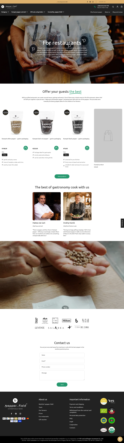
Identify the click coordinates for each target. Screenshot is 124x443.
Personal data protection (77, 415)
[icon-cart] (122, 7)
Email (44, 361)
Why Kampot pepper (96, 12)
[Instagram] (93, 2)
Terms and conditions (76, 407)
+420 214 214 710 (103, 5)
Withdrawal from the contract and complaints (80, 411)
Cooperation (74, 424)
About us (107, 12)
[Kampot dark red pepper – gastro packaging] (47, 123)
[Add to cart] (26, 148)
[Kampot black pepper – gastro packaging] (77, 123)
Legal (71, 421)
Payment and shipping (77, 404)
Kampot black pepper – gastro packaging (76, 138)
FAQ (71, 418)
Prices (41, 413)
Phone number (46, 367)
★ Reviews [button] (122, 223)
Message (44, 373)
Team (40, 407)
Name (43, 355)
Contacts (72, 428)
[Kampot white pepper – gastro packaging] (16, 123)
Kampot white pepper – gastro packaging (15, 138)
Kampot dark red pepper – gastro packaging (47, 138)
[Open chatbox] (120, 439)
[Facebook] (87, 2)
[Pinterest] (90, 2)
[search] (113, 6)
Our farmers (43, 410)
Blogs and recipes (118, 12)
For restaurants (44, 416)
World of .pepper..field (46, 404)
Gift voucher (43, 419)
